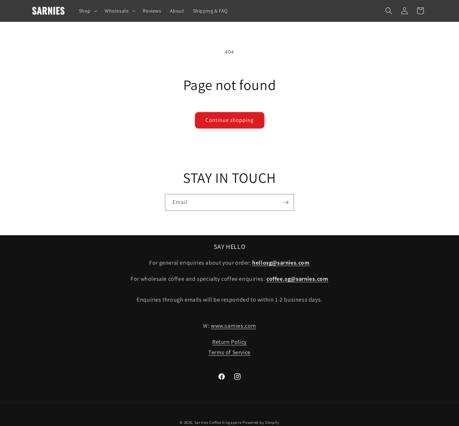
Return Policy (229, 342)
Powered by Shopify (260, 422)
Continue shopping (229, 120)
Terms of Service (229, 352)
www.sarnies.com (233, 326)
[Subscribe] (286, 202)
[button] (87, 10)
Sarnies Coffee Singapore (218, 422)
